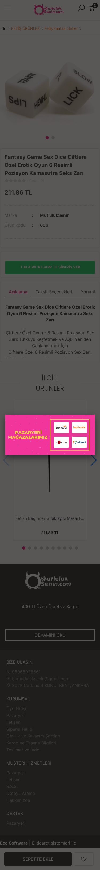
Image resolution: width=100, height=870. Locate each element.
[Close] (94, 414)
